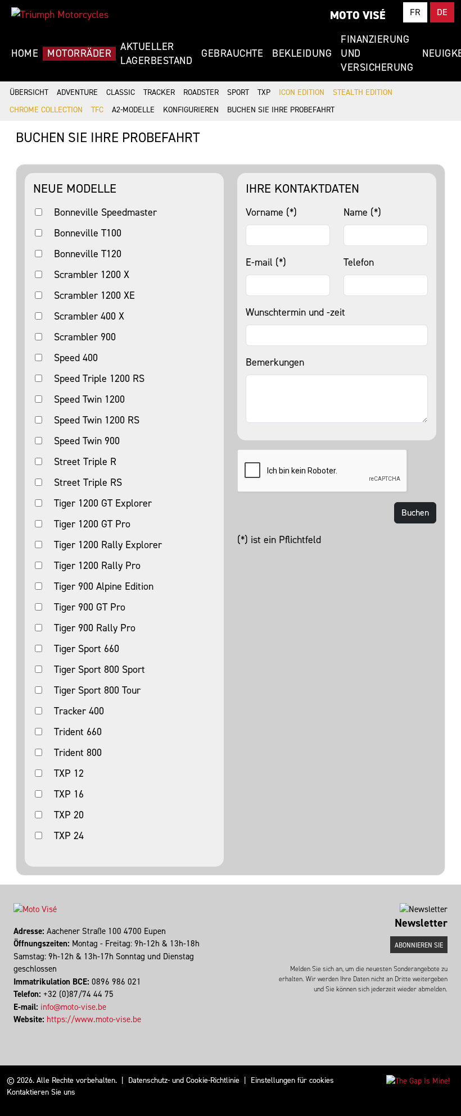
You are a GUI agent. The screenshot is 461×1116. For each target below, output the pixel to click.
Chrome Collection (46, 109)
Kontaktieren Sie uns (41, 1092)
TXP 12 (69, 773)
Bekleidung (302, 53)
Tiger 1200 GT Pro (92, 524)
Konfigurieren (191, 109)
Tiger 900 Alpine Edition (103, 586)
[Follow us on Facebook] (14, 1032)
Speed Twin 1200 (89, 399)
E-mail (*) (266, 262)
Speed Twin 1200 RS (96, 420)
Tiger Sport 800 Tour (97, 690)
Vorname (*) (271, 212)
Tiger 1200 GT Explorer (103, 503)
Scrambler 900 (85, 337)
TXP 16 (69, 794)
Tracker (159, 92)
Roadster (201, 92)
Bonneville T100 (87, 233)
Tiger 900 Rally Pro (94, 628)
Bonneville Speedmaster (105, 212)
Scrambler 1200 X (91, 274)
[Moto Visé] (60, 14)
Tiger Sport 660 (86, 648)
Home (24, 53)
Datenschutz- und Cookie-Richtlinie (183, 1080)
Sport (238, 92)
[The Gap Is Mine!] (418, 1080)
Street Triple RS (88, 482)
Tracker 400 (79, 711)
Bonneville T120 (87, 254)
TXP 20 (69, 815)
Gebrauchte (232, 53)
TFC (97, 109)
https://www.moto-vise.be (94, 1019)
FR (415, 12)
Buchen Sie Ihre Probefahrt (281, 109)
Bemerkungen (275, 362)
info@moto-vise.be (73, 1007)
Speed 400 (76, 358)
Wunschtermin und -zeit (295, 312)
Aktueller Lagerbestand (156, 53)
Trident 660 (78, 732)
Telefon (359, 262)
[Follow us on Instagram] (20, 1032)
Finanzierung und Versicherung (377, 53)
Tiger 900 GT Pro (89, 607)
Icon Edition (301, 92)
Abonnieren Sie (419, 945)
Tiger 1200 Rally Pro (97, 565)
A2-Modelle (133, 109)
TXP (263, 92)
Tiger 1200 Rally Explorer (108, 545)
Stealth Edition (362, 92)
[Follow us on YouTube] (25, 1032)
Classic (120, 92)
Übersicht (29, 92)
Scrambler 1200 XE (94, 295)
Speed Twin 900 (87, 441)
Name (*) (362, 212)
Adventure (77, 92)
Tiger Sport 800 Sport (99, 669)
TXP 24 (69, 835)
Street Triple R (85, 461)
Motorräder (79, 53)
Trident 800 (78, 752)
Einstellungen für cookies (292, 1080)
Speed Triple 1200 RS (99, 378)
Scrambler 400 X (89, 316)
